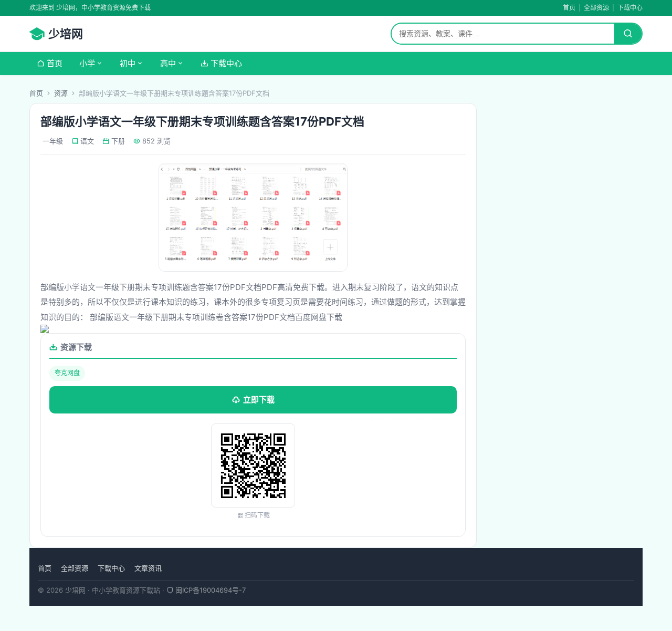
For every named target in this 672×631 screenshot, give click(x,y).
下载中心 (630, 8)
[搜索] (628, 34)
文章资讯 (148, 568)
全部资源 (596, 8)
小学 (87, 63)
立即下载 (259, 400)
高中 (168, 63)
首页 (569, 8)
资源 (61, 93)
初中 (127, 63)
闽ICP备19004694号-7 (209, 590)
